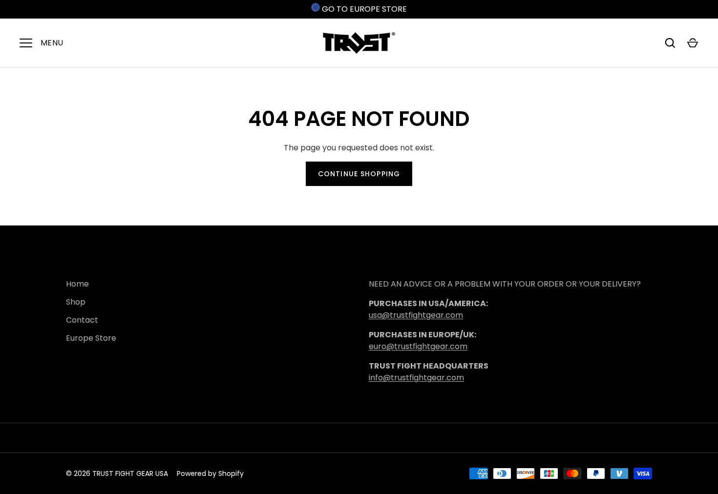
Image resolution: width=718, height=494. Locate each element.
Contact (82, 320)
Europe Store (91, 338)
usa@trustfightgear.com (416, 315)
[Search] (670, 43)
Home (77, 283)
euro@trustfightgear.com (418, 346)
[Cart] (692, 43)
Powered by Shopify (210, 473)
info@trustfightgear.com (416, 377)
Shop (75, 302)
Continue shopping (359, 174)
